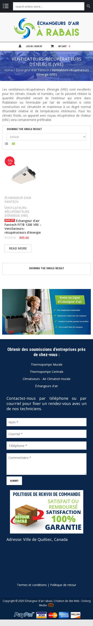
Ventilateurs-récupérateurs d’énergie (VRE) (17, 212)
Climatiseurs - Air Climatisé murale (47, 379)
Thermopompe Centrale (46, 372)
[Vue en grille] (13, 144)
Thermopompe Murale (47, 364)
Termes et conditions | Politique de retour (46, 585)
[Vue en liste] (6, 144)
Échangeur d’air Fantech (32, 70)
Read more (18, 248)
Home (8, 70)
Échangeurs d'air (46, 386)
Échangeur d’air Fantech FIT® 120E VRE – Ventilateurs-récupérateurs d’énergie (23, 227)
